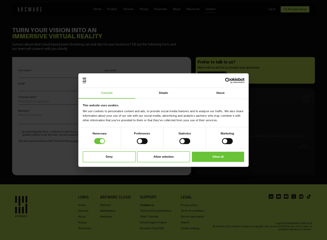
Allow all (218, 156)
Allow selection (163, 156)
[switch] (142, 141)
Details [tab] (163, 93)
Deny (109, 156)
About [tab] (220, 93)
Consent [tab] (106, 93)
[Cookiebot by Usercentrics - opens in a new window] (227, 80)
